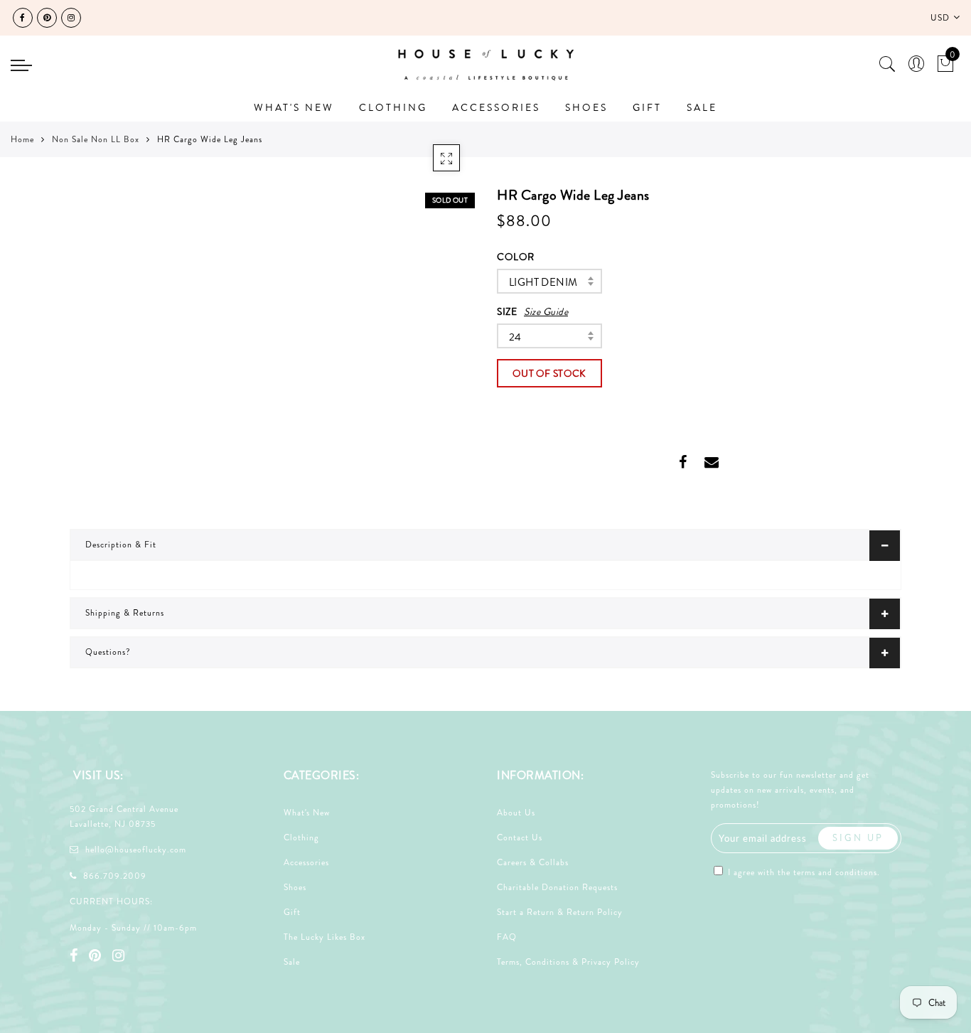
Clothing (301, 837)
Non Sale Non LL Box (95, 139)
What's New (307, 812)
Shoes (295, 887)
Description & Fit (120, 544)
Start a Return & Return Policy (560, 912)
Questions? (108, 652)
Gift (292, 912)
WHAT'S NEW (294, 107)
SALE (702, 107)
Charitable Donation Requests (557, 887)
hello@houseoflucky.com (135, 849)
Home (22, 139)
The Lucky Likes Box (324, 937)
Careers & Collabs (533, 862)
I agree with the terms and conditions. (802, 872)
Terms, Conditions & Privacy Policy (568, 962)
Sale (292, 962)
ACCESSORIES (496, 107)
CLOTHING (393, 107)
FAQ (507, 937)
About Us (516, 812)
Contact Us (519, 837)
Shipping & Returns (124, 612)
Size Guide (546, 311)
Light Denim (543, 282)
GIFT (647, 107)
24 (515, 337)
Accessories (306, 862)
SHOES (586, 107)
